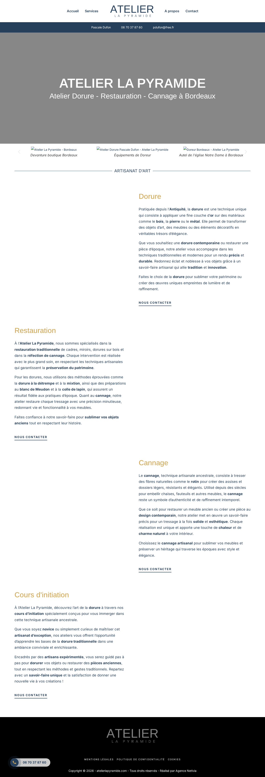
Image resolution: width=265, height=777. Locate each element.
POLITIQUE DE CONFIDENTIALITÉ (141, 759)
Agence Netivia (186, 770)
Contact (192, 11)
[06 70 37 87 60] (14, 762)
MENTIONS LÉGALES (99, 759)
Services (91, 11)
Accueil (73, 11)
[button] (19, 151)
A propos (172, 11)
